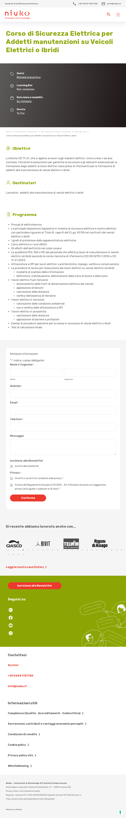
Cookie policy (17, 744)
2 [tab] (13, 550)
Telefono (16, 419)
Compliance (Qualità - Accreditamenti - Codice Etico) (44, 713)
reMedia (18, 809)
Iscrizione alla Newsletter (34, 585)
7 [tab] (38, 550)
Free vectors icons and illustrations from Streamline (30, 799)
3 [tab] (18, 550)
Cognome (68, 379)
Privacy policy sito (20, 755)
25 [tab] (8, 554)
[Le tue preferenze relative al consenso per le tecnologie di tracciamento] (120, 812)
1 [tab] (8, 550)
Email (14, 402)
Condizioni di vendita (23, 734)
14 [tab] (72, 550)
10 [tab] (52, 550)
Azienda (16, 386)
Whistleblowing (18, 765)
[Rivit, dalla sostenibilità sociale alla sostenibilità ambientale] (48, 544)
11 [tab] (57, 550)
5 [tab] (28, 550)
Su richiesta (24, 101)
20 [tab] (102, 550)
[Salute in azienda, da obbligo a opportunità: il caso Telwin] (77, 544)
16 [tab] (82, 550)
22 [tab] (111, 550)
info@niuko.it (114, 3)
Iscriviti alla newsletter (27, 466)
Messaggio (17, 435)
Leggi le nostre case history (25, 567)
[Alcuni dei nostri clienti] (20, 544)
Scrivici (13, 665)
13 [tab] (67, 550)
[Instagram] (10, 633)
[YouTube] (10, 625)
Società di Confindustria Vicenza (21, 3)
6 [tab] (33, 550)
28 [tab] (23, 554)
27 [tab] (18, 554)
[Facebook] (10, 618)
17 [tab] (87, 550)
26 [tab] (13, 554)
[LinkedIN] (10, 610)
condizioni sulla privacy (50, 478)
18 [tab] (92, 550)
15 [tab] (77, 550)
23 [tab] (116, 550)
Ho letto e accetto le (39, 478)
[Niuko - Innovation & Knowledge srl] (17, 14)
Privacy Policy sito (14, 791)
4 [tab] (23, 550)
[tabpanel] (20, 544)
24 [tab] (121, 550)
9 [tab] (47, 550)
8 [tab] (42, 550)
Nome (12, 379)
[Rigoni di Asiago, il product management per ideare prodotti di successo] (106, 544)
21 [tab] (106, 550)
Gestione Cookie (32, 791)
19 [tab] (97, 550)
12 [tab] (62, 550)
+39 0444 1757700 (87, 3)
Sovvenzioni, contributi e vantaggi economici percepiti (46, 723)
